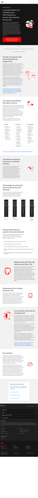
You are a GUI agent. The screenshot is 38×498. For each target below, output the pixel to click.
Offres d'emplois (21, 433)
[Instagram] (36, 406)
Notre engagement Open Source (24, 429)
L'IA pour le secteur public (15, 398)
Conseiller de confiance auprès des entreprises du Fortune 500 (22, 423)
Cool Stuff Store (15, 448)
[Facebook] (32, 406)
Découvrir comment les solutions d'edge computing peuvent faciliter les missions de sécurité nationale (12, 39)
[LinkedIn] (27, 406)
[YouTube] (30, 406)
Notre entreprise (3, 428)
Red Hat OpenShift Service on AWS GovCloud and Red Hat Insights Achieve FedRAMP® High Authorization (18, 387)
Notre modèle (3, 429)
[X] (34, 406)
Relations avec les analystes (5, 433)
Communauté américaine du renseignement (19, 51)
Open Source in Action (14, 392)
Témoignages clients (4, 431)
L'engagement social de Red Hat (24, 431)
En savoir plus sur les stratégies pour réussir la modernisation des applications (17, 151)
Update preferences (6, 212)
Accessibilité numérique (4, 454)
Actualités (20, 428)
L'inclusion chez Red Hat (4, 448)
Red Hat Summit (28, 448)
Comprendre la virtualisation (15, 395)
